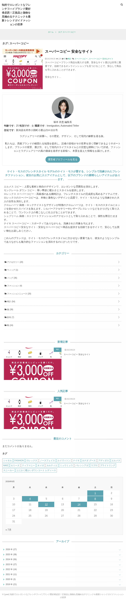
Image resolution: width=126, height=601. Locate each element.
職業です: (40, 125)
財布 (10, 317)
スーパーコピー (81, 59)
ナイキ (76, 460)
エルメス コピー (13, 186)
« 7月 (8, 529)
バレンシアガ (81, 465)
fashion (19, 460)
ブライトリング (107, 465)
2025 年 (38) (11, 554)
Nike (5, 465)
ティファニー (28, 465)
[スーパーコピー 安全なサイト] (22, 88)
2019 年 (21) (11, 584)
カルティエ (52, 465)
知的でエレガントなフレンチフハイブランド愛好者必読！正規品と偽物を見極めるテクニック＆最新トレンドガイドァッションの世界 (16, 14)
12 (46, 504)
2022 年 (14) (11, 569)
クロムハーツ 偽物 (14, 205)
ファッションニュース (18, 294)
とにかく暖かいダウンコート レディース (36, 470)
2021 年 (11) (11, 574)
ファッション (14, 286)
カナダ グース (89, 460)
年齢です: (9, 125)
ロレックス (31, 460)
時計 (10, 301)
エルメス (116, 460)
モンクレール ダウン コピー (19, 190)
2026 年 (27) (11, 549)
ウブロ (94, 465)
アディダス (103, 460)
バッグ (11, 278)
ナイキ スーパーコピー (16, 223)
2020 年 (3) (10, 579)
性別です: (25, 125)
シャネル (7, 460)
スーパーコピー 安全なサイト (69, 51)
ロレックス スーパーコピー (19, 194)
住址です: (9, 130)
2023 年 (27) (11, 564)
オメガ (40, 465)
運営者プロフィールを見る (62, 159)
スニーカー (8, 470)
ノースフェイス (47, 460)
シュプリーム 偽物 (14, 216)
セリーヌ (15, 465)
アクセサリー (14, 262)
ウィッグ (12, 270)
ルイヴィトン (63, 460)
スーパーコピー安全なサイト (20, 227)
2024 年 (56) (11, 559)
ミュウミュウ (66, 465)
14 (79, 504)
